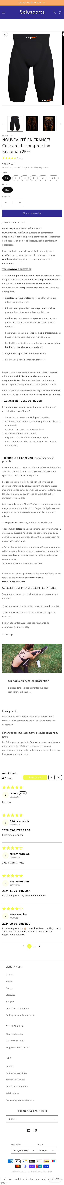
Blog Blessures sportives (17, 1047)
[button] (3, 12)
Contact (10, 1066)
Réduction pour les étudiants (20, 1100)
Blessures (10, 994)
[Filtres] (51, 777)
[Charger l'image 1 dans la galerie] (15, 123)
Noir (7, 190)
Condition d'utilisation (17, 1086)
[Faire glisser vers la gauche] (3, 124)
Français (43, 1150)
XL (43, 178)
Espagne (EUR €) (21, 1150)
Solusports (20, 1171)
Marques (10, 1001)
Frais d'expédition (19, 168)
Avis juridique (12, 1093)
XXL (53, 178)
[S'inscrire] (54, 1118)
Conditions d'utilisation (17, 1008)
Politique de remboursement (20, 1015)
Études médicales (14, 1034)
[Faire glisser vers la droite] (60, 124)
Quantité (6, 196)
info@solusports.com (13, 581)
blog (27, 626)
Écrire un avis (35, 777)
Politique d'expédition (16, 1073)
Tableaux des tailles (15, 1079)
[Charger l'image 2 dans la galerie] (32, 123)
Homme (10, 974)
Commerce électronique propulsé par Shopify (38, 1171)
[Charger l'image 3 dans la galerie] (49, 123)
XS (6, 178)
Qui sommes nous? (15, 1040)
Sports (9, 988)
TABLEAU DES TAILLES (13, 222)
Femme (9, 981)
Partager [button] (10, 634)
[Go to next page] (40, 946)
